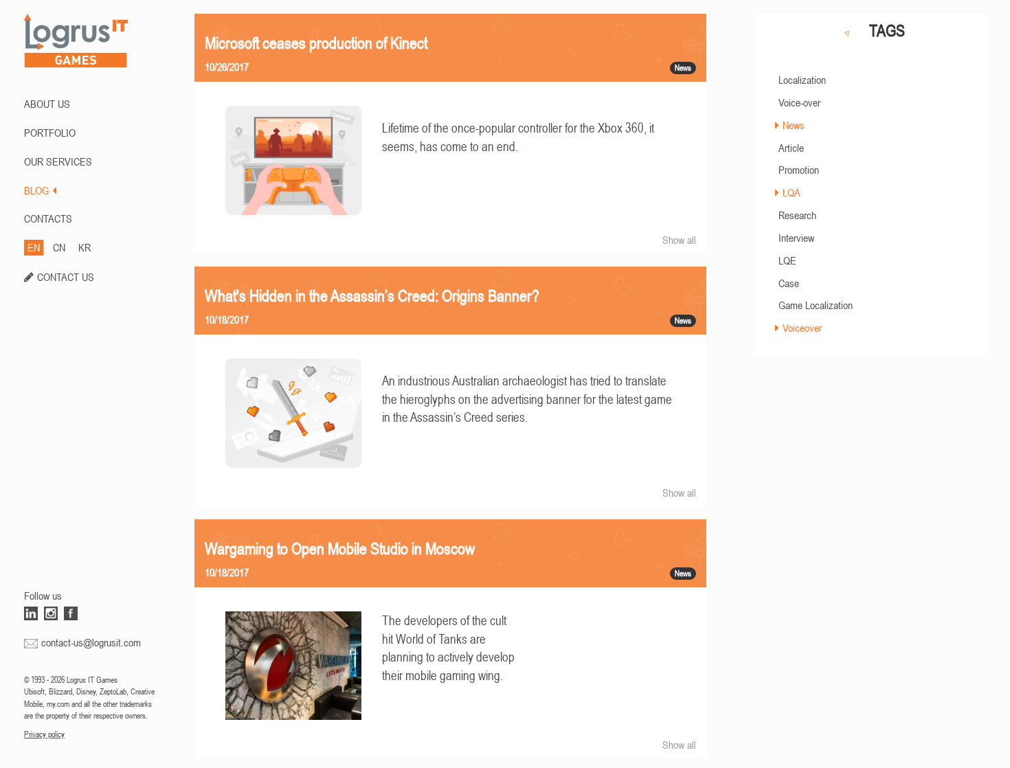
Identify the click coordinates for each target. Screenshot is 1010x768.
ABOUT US (47, 104)
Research (797, 215)
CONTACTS (48, 218)
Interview (796, 237)
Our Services (58, 161)
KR (84, 247)
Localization (802, 80)
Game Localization (815, 305)
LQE (787, 260)
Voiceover (802, 327)
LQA (791, 192)
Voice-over (799, 102)
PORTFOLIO (50, 132)
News (794, 125)
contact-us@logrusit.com (91, 642)
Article (791, 148)
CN (59, 247)
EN (33, 247)
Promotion (798, 169)
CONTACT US (65, 277)
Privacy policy (44, 734)
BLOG (36, 190)
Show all (679, 240)
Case (788, 283)
